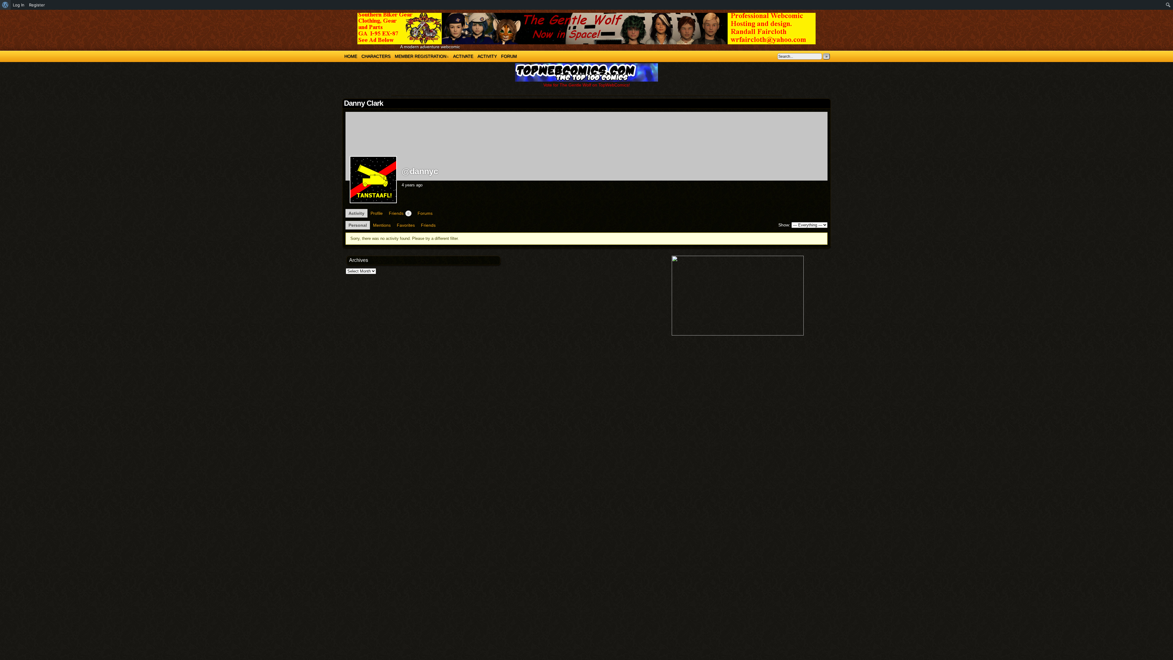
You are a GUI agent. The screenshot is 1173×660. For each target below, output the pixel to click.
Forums (425, 213)
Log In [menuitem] (18, 4)
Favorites (406, 225)
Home (350, 56)
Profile (377, 213)
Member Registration (422, 56)
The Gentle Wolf (586, 28)
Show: (784, 224)
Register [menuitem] (37, 4)
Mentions (382, 225)
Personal (358, 225)
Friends (399, 213)
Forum (509, 56)
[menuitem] (5, 5)
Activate (463, 56)
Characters (375, 56)
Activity (487, 56)
